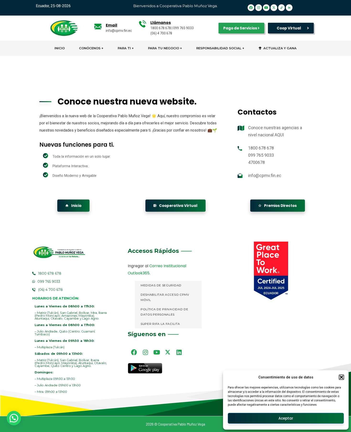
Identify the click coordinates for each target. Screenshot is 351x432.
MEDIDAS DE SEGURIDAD (161, 285)
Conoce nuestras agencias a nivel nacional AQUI (275, 131)
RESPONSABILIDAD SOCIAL (218, 48)
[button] (341, 377)
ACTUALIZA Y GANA (280, 48)
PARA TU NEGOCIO (163, 48)
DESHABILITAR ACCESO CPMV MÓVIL (165, 297)
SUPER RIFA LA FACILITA (160, 324)
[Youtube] (266, 7)
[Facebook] (251, 7)
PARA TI (124, 48)
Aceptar (285, 418)
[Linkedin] (179, 352)
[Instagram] (258, 7)
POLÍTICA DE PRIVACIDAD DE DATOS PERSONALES (164, 311)
